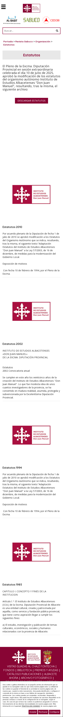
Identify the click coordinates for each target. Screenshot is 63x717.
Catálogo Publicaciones (24, 674)
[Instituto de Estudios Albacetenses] (31, 9)
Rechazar (43, 712)
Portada (8, 41)
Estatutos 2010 (12, 227)
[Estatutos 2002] (31, 311)
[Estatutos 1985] (31, 552)
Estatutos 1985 (12, 584)
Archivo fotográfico (36, 678)
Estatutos (8, 44)
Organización (42, 41)
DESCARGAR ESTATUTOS (31, 100)
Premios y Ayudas (46, 670)
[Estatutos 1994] (31, 435)
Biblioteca (24, 670)
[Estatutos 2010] (31, 194)
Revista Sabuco (24, 41)
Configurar (54, 712)
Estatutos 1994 (12, 467)
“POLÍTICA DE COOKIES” (31, 706)
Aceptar (32, 712)
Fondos (8, 670)
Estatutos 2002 (13, 344)
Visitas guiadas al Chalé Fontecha (31, 666)
